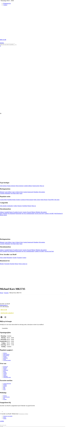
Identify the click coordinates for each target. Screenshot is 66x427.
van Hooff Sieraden (7, 360)
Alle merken (42, 192)
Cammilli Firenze (8, 212)
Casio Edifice (8, 192)
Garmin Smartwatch (28, 192)
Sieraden (6, 292)
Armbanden (10, 205)
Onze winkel (3, 257)
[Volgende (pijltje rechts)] (2, 426)
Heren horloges (20, 185)
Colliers (15, 205)
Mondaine (7, 193)
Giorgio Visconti (27, 212)
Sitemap (4, 418)
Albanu (2, 212)
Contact (5, 5)
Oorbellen (24, 205)
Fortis (21, 192)
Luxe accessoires (6, 397)
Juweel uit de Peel (39, 213)
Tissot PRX (51, 199)
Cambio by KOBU (49, 213)
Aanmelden (5, 328)
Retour (16, 263)
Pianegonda (18, 213)
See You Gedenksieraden (28, 213)
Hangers (20, 205)
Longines (2, 193)
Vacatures (19, 257)
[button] (2, 43)
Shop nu (42, 185)
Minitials (38, 212)
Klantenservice (7, 3)
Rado (14, 193)
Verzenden (7, 263)
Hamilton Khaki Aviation (13, 199)
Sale (4, 398)
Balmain (2, 192)
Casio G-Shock (16, 192)
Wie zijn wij (5, 366)
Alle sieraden (3, 205)
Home (1, 292)
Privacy (4, 417)
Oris (12, 193)
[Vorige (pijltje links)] (0, 426)
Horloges (5, 395)
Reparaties (9, 257)
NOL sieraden (3, 251)
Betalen (2, 263)
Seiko (17, 193)
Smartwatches (35, 185)
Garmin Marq (3, 199)
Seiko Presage (44, 199)
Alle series (56, 199)
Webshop (5, 353)
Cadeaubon (5, 376)
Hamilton (36, 192)
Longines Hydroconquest (26, 199)
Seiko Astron (37, 199)
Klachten (12, 263)
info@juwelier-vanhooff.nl (7, 313)
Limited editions (28, 185)
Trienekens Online (23, 413)
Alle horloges (3, 185)
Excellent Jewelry (17, 212)
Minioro (33, 212)
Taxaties (14, 257)
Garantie (4, 372)
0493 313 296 (4, 309)
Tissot (20, 193)
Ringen (29, 205)
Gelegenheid (5, 370)
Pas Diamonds (11, 213)
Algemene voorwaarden (7, 416)
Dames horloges (11, 185)
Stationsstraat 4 (4, 305)
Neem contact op (23, 263)
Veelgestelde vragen (7, 377)
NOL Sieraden (3, 213)
